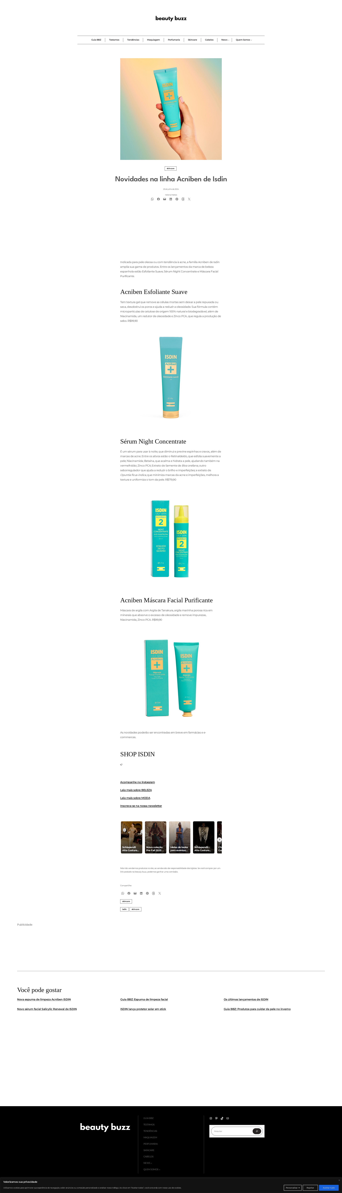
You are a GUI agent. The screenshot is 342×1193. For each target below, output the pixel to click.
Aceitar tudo (329, 1188)
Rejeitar (310, 1188)
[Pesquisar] (257, 1131)
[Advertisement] (171, 238)
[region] (171, 1185)
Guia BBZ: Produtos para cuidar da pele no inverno (257, 1009)
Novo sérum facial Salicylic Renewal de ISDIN (47, 1009)
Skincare (170, 168)
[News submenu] (151, 1163)
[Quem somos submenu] (159, 1169)
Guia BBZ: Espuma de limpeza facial (144, 999)
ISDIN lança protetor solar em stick (143, 1009)
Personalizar (292, 1188)
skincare (135, 909)
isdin (124, 909)
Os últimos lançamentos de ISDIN (246, 999)
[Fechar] (339, 1180)
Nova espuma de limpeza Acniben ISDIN (44, 999)
